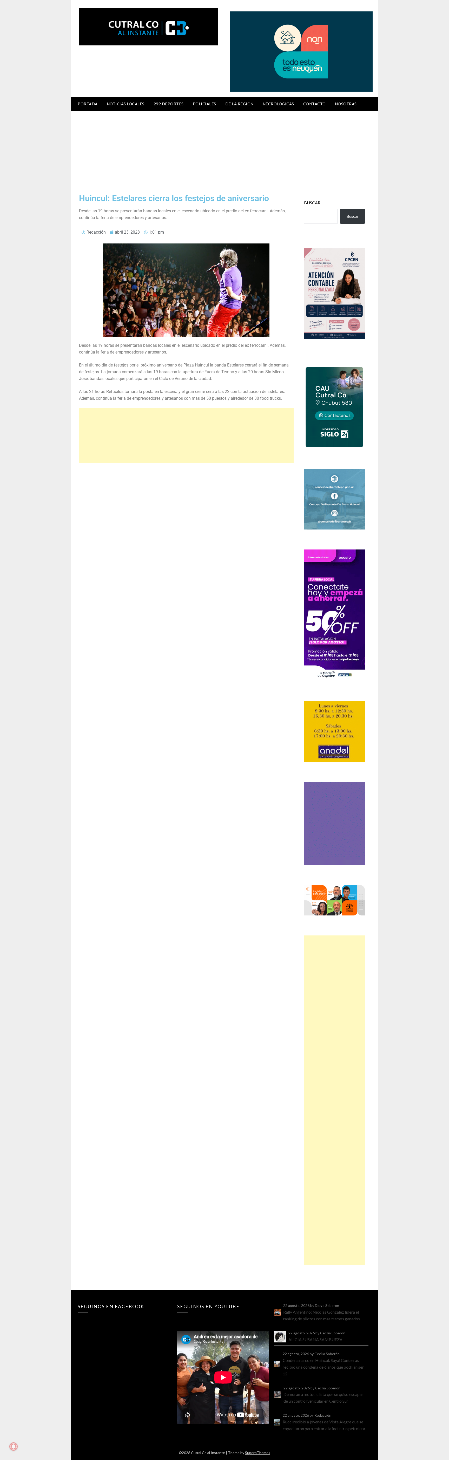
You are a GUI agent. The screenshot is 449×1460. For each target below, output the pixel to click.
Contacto (314, 103)
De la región (239, 103)
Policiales (204, 103)
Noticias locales (125, 103)
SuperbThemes (257, 1452)
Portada (88, 103)
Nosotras (346, 103)
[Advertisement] (224, 150)
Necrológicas (278, 103)
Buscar (312, 202)
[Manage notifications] (13, 1446)
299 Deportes (169, 103)
